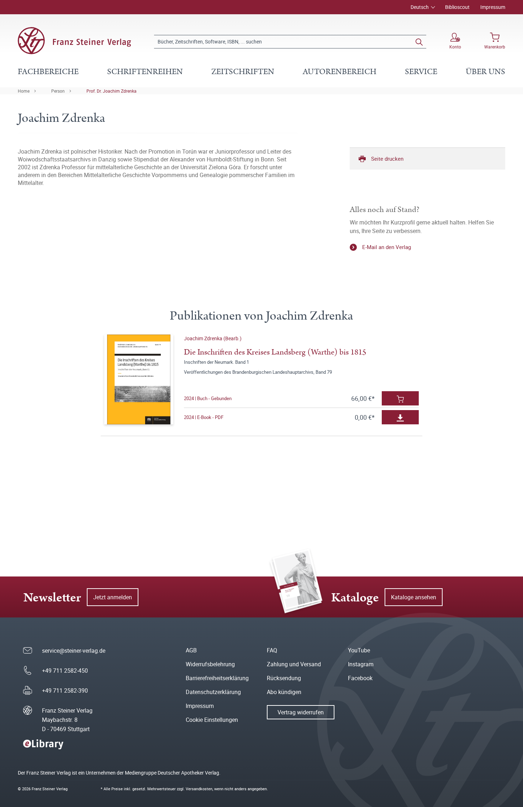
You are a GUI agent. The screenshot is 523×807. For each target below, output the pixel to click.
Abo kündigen (284, 692)
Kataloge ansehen (413, 597)
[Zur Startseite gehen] (74, 40)
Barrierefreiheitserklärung (217, 678)
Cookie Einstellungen (212, 720)
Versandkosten (199, 788)
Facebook (360, 678)
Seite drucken (387, 158)
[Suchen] (419, 41)
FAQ (272, 650)
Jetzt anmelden (112, 597)
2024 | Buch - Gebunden (208, 398)
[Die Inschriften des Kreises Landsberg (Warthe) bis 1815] (138, 379)
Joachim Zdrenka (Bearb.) (213, 338)
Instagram (361, 664)
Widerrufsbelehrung (210, 664)
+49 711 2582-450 (65, 670)
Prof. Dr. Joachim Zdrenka (111, 91)
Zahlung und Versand (294, 664)
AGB (191, 650)
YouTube (359, 650)
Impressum (492, 7)
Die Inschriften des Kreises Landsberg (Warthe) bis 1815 (275, 352)
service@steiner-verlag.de (73, 651)
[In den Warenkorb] (400, 398)
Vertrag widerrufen (301, 712)
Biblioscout (457, 7)
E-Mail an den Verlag (386, 246)
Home (24, 91)
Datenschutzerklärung (213, 692)
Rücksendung (284, 678)
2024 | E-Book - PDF (203, 417)
